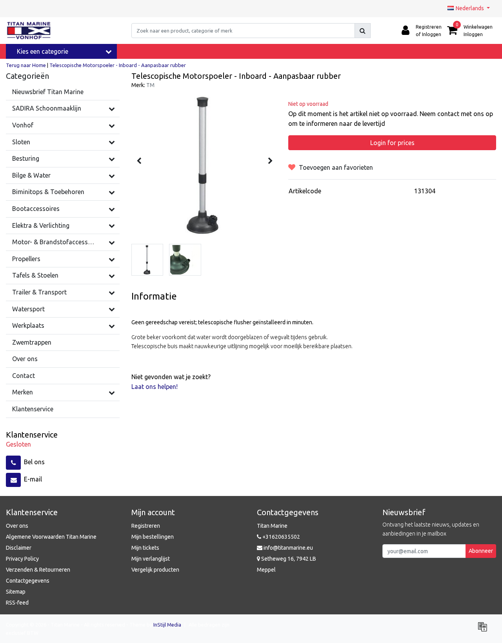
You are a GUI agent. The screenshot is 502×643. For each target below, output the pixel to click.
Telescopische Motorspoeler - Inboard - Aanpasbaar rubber (117, 65)
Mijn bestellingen (152, 537)
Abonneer (481, 551)
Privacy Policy (22, 559)
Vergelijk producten (155, 570)
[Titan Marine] (29, 30)
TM (150, 85)
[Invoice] (484, 630)
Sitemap (15, 592)
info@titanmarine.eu (288, 548)
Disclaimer (18, 548)
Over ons (17, 526)
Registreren (145, 526)
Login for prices (392, 142)
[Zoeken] (363, 30)
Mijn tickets (145, 548)
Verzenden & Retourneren (38, 570)
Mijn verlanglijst (150, 559)
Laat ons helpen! (154, 386)
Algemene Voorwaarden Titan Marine (51, 537)
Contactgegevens (27, 581)
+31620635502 (280, 537)
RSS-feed (17, 602)
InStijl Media (167, 624)
